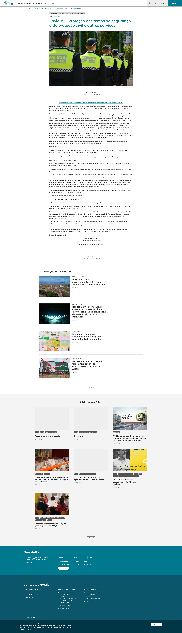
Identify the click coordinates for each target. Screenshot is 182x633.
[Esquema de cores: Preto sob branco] (161, 3)
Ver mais (75, 288)
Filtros (53, 3)
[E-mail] (97, 557)
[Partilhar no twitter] (85, 95)
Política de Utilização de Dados (76, 561)
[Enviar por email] (97, 95)
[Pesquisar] (45, 3)
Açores (37, 432)
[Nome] (65, 557)
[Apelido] (80, 557)
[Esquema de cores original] (159, 3)
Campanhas (116, 432)
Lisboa (67, 13)
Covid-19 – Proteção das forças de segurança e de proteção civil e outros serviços (58, 8)
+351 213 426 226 (65, 603)
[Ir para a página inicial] (8, 3)
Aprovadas (43, 517)
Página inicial (24, 8)
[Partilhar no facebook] (82, 95)
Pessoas (93, 473)
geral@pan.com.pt (35, 589)
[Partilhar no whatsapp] (87, 95)
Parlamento (47, 473)
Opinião (42, 432)
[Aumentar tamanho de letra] (156, 3)
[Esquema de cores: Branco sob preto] (163, 3)
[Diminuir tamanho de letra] (152, 3)
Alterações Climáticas (85, 432)
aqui (29, 629)
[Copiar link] (99, 95)
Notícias (31, 8)
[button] (175, 3)
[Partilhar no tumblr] (90, 95)
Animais (37, 473)
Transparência (135, 476)
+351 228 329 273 (90, 601)
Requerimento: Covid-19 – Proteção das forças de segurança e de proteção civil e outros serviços (91, 103)
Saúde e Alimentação (79, 13)
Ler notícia (38, 439)
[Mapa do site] (149, 3)
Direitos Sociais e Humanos (57, 13)
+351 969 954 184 (65, 605)
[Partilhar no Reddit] (94, 95)
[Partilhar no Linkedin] (92, 95)
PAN (71, 13)
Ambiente (94, 432)
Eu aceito (156, 624)
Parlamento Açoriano (50, 432)
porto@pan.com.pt (90, 604)
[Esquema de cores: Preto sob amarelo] (165, 3)
